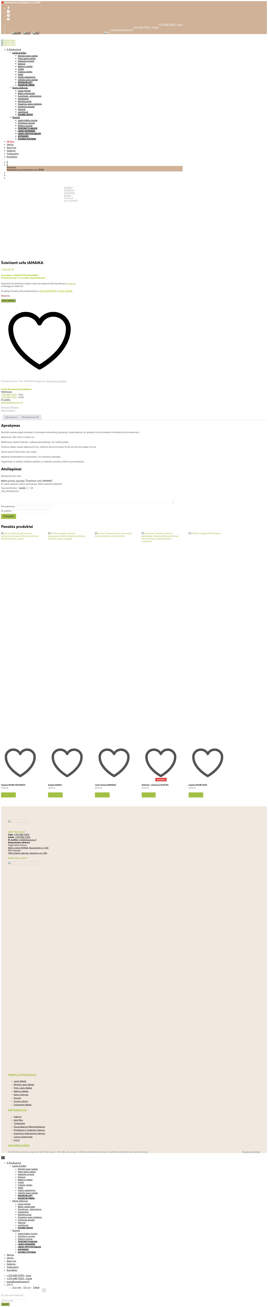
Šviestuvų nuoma (26, 122)
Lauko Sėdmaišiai (26, 131)
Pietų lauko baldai (27, 58)
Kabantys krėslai (26, 61)
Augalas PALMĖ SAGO (198, 785)
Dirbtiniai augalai (26, 106)
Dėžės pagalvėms (26, 76)
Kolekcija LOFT (25, 82)
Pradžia (68, 188)
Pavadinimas (8, 506)
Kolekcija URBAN (26, 85)
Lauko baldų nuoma (27, 120)
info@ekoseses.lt (27, 839)
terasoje (71, 283)
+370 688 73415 (8, 394)
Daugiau (148, 795)
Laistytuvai (23, 111)
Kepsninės (23, 136)
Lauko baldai (19, 53)
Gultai (21, 68)
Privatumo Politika (251, 1151)
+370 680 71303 (8, 397)
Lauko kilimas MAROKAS (105, 785)
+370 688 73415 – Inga (170, 25)
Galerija (11, 151)
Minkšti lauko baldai (28, 55)
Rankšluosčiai (24, 101)
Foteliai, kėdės (25, 71)
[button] (7, 162)
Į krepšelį (8, 795)
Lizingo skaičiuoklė (23, 1136)
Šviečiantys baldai (27, 128)
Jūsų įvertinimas (10, 488)
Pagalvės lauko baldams (30, 103)
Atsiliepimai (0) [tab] (30, 417)
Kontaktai (12, 157)
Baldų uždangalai (26, 93)
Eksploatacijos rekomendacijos (29, 1126)
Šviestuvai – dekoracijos (29, 95)
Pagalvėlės (23, 98)
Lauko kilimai (24, 90)
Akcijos (10, 141)
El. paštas (7, 511)
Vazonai (21, 109)
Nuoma (16, 117)
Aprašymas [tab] (11, 417)
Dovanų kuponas (27, 139)
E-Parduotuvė (14, 49)
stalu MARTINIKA (47, 291)
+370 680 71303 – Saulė (145, 27)
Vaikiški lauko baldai (28, 79)
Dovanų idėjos (25, 114)
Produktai (69, 190)
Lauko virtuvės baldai (29, 133)
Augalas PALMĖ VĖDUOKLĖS (13, 785)
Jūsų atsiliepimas (10, 491)
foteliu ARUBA (65, 291)
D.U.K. (17, 1140)
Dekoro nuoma (25, 125)
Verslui (10, 144)
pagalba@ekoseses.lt (121, 30)
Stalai (20, 74)
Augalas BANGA (55, 785)
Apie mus (11, 148)
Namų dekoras (20, 87)
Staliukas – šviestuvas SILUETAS (155, 785)
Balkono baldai (25, 66)
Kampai (21, 63)
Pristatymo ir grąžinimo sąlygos (29, 1130)
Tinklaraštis (13, 154)
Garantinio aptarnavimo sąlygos (29, 1133)
